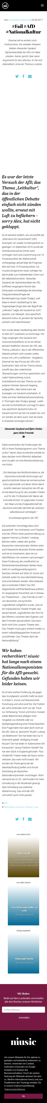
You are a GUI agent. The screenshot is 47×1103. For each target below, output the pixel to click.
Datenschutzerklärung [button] (15, 1089)
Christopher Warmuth (20, 19)
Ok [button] (23, 1096)
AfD (5, 803)
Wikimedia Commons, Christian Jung (21, 807)
